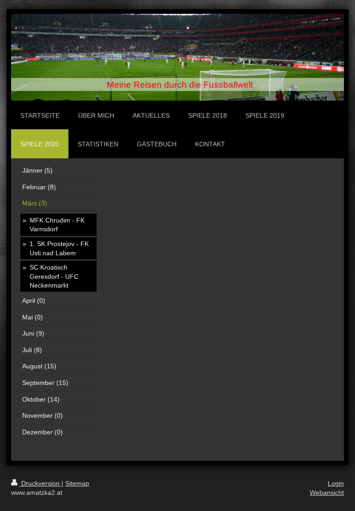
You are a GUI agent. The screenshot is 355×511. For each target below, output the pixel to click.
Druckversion (40, 483)
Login (336, 483)
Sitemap (77, 483)
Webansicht (327, 492)
